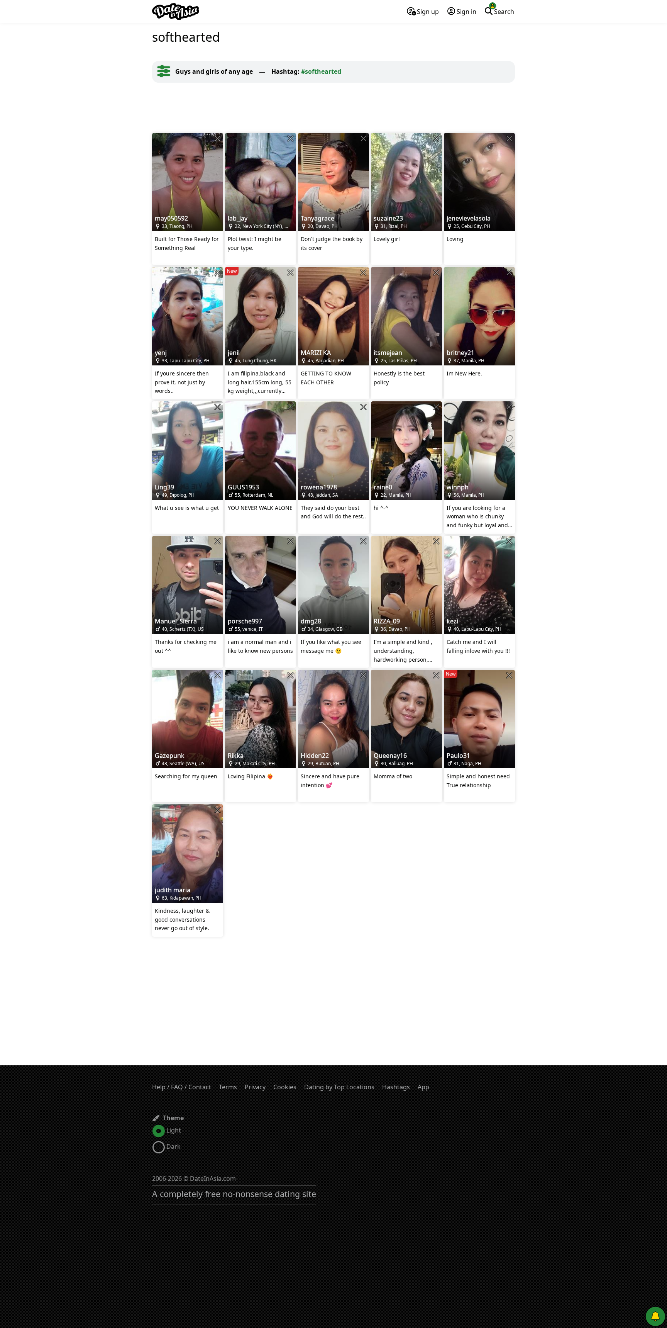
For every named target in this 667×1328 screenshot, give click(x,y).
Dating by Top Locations (339, 1087)
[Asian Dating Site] (175, 11)
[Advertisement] (333, 107)
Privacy (255, 1087)
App (423, 1087)
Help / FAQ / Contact (181, 1087)
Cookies (284, 1087)
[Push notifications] (655, 1316)
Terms (228, 1087)
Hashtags (396, 1087)
